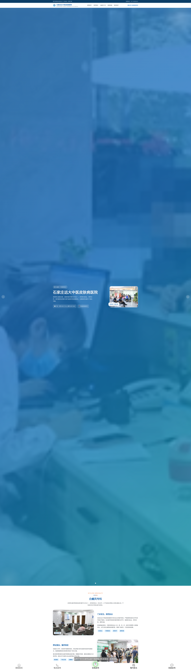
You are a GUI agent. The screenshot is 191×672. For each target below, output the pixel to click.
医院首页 (19, 668)
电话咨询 (57, 668)
